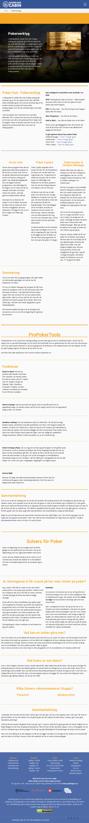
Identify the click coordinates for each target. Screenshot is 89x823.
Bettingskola (76, 765)
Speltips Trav (34, 771)
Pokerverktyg (55, 763)
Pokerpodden (55, 768)
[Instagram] (71, 818)
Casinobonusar (13, 765)
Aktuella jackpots (75, 773)
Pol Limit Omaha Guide (55, 765)
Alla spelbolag (13, 768)
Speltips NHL (34, 763)
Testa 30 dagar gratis (64, 142)
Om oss (76, 768)
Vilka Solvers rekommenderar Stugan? (44, 688)
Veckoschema (76, 771)
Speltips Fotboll (34, 760)
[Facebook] (77, 818)
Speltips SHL (34, 765)
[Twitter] (68, 818)
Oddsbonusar (13, 760)
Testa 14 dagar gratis (68, 137)
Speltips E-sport (34, 768)
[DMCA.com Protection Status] (44, 810)
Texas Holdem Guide (55, 760)
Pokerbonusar (13, 763)
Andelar (76, 763)
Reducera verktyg (75, 760)
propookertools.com (12, 520)
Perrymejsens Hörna (55, 771)
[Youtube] (74, 818)
